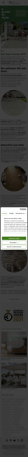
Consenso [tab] (4, 213)
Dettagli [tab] (11, 213)
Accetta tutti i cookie (14, 238)
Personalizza (13, 242)
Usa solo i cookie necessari (14, 246)
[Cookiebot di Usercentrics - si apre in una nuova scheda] (20, 209)
